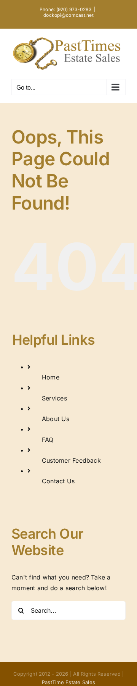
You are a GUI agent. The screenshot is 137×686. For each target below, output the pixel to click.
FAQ (48, 440)
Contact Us (58, 481)
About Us (55, 419)
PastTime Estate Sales (68, 682)
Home (50, 377)
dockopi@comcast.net (68, 15)
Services (54, 398)
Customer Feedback (71, 460)
